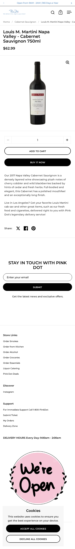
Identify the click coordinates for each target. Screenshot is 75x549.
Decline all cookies (33, 539)
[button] (67, 140)
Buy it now (37, 162)
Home (6, 21)
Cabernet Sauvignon (25, 21)
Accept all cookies (33, 528)
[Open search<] (53, 12)
